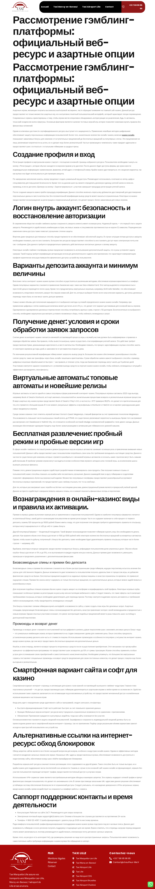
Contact (109, 6)
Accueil (45, 6)
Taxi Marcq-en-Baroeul (65, 6)
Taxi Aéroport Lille (91, 6)
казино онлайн (128, 135)
